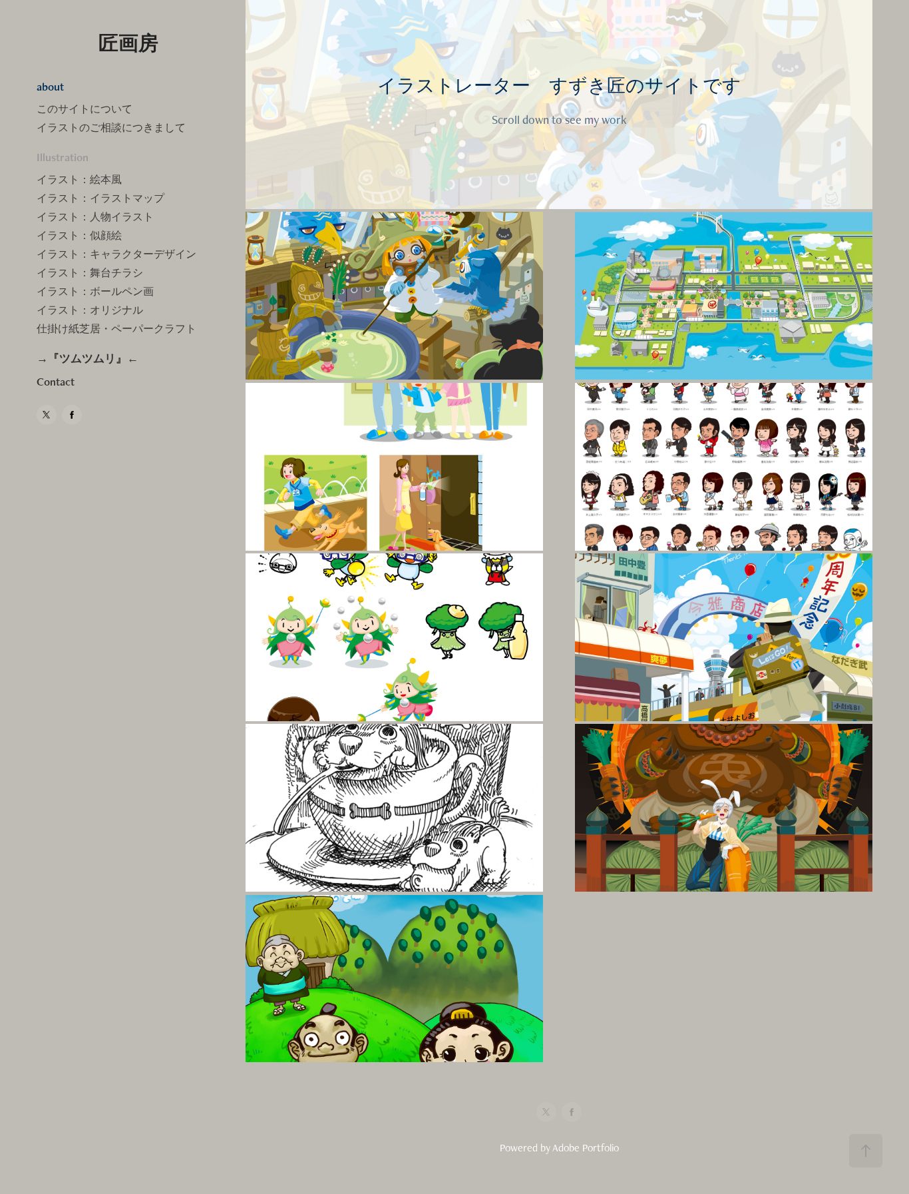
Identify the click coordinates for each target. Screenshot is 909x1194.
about (50, 86)
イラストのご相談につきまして (111, 128)
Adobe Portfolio (585, 1148)
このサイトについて (84, 109)
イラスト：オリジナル (90, 310)
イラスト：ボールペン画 (95, 291)
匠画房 (128, 43)
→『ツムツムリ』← (87, 358)
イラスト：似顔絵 (79, 235)
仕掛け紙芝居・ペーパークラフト (116, 329)
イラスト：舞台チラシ (90, 273)
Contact (56, 381)
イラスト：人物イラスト (95, 217)
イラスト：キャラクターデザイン (116, 254)
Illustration (63, 157)
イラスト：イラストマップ (100, 198)
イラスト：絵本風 (79, 179)
